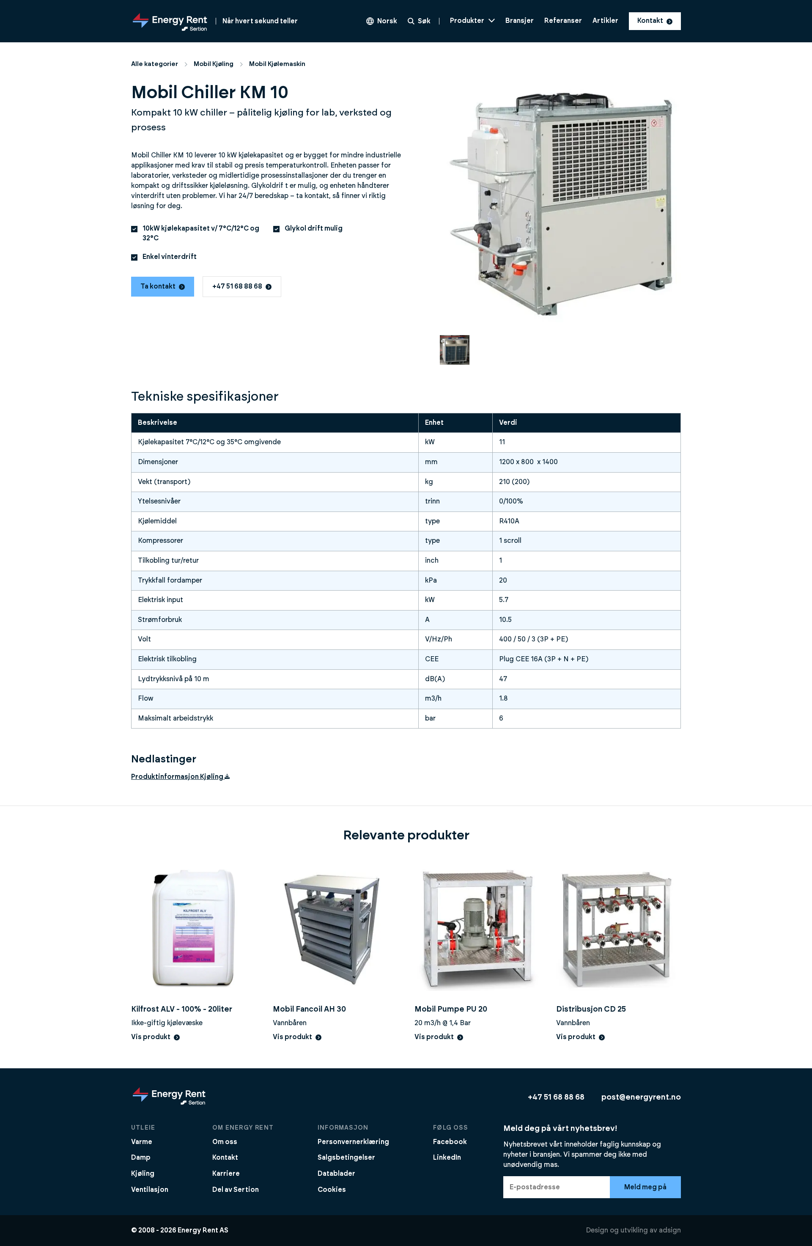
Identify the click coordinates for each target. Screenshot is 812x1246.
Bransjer (519, 20)
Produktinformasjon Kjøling (177, 776)
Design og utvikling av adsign (633, 1230)
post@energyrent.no (641, 1097)
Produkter (467, 20)
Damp (141, 1157)
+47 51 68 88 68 (237, 286)
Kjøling (142, 1173)
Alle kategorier (154, 64)
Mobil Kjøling (213, 64)
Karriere (226, 1173)
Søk (424, 21)
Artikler (605, 20)
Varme (141, 1142)
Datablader (336, 1173)
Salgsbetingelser (346, 1157)
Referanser (563, 20)
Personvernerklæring (353, 1142)
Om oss (224, 1142)
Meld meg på (645, 1187)
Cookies (332, 1189)
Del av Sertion (235, 1189)
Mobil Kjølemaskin (277, 64)
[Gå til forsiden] (169, 1104)
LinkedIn (447, 1157)
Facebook (450, 1142)
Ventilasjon (149, 1189)
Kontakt (650, 20)
